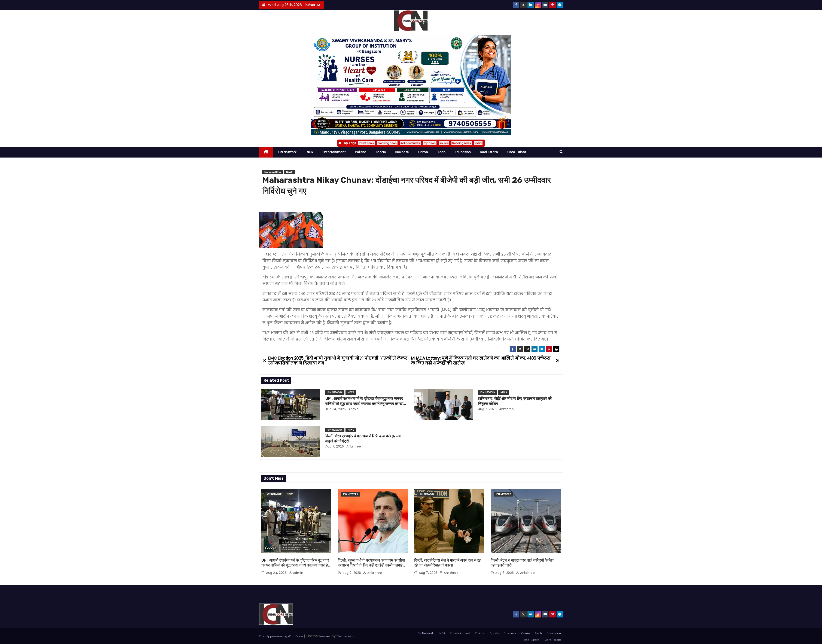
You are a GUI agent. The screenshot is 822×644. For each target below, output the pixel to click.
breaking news (387, 143)
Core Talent (516, 152)
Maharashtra (272, 172)
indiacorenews (410, 143)
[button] (561, 151)
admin (353, 409)
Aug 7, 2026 (487, 409)
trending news (461, 143)
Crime (423, 152)
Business (402, 152)
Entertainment (334, 152)
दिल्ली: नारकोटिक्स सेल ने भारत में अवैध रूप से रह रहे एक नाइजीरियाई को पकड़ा (447, 563)
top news (430, 143)
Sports (381, 152)
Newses (325, 636)
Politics (360, 152)
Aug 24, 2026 (335, 409)
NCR (309, 152)
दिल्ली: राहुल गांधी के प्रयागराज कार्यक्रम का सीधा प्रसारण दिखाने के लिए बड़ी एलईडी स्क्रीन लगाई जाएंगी (371, 565)
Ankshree (506, 409)
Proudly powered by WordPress (281, 636)
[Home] (266, 152)
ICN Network (287, 152)
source (443, 143)
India (478, 143)
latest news (366, 143)
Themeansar (345, 636)
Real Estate (489, 152)
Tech (441, 152)
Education (463, 152)
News (289, 172)
